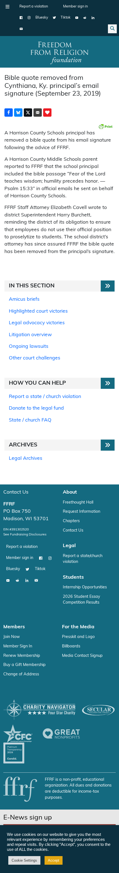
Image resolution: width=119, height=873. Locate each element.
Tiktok (66, 17)
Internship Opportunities (85, 587)
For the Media (78, 627)
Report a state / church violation (45, 396)
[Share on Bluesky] (18, 112)
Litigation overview (30, 335)
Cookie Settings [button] (24, 860)
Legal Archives (25, 458)
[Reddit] (85, 17)
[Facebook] (21, 17)
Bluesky (41, 17)
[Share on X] (28, 112)
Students (73, 577)
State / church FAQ (30, 420)
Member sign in (75, 6)
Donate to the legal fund (36, 408)
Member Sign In (17, 646)
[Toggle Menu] (7, 6)
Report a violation (33, 6)
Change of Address (21, 674)
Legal (69, 545)
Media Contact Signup (82, 656)
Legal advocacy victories (37, 323)
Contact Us (16, 492)
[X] (54, 17)
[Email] (21, 28)
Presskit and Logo (78, 637)
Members (14, 627)
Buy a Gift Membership (24, 665)
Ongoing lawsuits (28, 346)
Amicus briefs (24, 299)
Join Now (11, 637)
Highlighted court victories (38, 311)
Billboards (71, 646)
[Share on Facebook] (8, 112)
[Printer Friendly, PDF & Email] (105, 126)
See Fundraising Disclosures (24, 534)
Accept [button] (53, 860)
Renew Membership (21, 656)
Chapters (71, 521)
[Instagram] (29, 17)
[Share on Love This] (47, 112)
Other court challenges (34, 358)
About (70, 492)
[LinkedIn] (93, 17)
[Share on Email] (37, 112)
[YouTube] (77, 17)
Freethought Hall (78, 503)
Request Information (81, 512)
